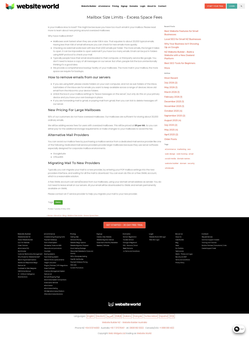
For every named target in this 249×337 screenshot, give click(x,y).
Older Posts (170, 139)
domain (183, 163)
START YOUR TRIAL (215, 6)
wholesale (169, 168)
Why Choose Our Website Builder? (29, 257)
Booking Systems (49, 254)
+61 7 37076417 (117, 327)
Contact (162, 6)
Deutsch (100, 316)
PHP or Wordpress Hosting (78, 256)
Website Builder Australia (134, 322)
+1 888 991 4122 (166, 327)
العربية (110, 316)
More (167, 68)
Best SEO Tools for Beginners (179, 63)
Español (164, 316)
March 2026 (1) (171, 92)
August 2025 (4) (172, 120)
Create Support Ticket (209, 248)
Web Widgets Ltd (116, 333)
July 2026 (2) (170, 82)
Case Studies (179, 240)
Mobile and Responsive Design (28, 263)
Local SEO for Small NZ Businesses (182, 39)
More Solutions (22, 277)
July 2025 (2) (170, 125)
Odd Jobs (73, 265)
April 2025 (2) (171, 134)
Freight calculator (50, 263)
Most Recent (171, 78)
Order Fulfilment (49, 268)
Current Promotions (76, 268)
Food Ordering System (51, 257)
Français (138, 316)
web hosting (182, 154)
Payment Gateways (50, 240)
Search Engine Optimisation (27, 260)
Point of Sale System (50, 243)
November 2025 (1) (174, 106)
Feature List (21, 265)
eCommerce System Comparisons (55, 280)
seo (189, 149)
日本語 (118, 316)
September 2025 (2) (174, 115)
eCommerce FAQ (23, 248)
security (191, 163)
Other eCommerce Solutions (53, 294)
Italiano (127, 316)
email (58, 202)
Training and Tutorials (209, 243)
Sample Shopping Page (52, 277)
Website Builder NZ (24, 237)
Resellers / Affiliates (103, 245)
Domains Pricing (75, 240)
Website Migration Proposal (79, 245)
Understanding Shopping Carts (54, 237)
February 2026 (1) (173, 97)
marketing (181, 149)
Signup (124, 6)
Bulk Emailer (22, 251)
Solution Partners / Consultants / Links (214, 245)
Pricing (115, 6)
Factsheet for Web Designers (27, 268)
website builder (172, 163)
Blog (64, 215)
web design (170, 154)
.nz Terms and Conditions (131, 251)
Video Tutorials (23, 245)
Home (50, 215)
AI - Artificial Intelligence (26, 274)
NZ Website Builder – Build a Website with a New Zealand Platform (179, 55)
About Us (151, 6)
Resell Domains (128, 248)
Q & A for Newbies (23, 243)
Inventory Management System (54, 271)
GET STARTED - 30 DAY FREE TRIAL (124, 225)
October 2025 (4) (173, 111)
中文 (172, 316)
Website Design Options (78, 243)
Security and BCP (181, 257)
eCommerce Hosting (51, 288)
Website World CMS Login (157, 237)
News (177, 245)
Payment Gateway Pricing (79, 262)
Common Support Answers (210, 240)
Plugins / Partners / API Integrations (56, 265)
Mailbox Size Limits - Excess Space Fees (83, 215)
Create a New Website (104, 237)
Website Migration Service (105, 240)
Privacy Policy (179, 263)
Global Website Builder (25, 240)
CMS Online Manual (24, 271)
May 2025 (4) (171, 129)
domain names (183, 158)
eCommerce (104, 6)
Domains (134, 6)
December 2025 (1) (174, 101)
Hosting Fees (74, 237)
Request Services (207, 237)
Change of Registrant (130, 243)
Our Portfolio (179, 248)
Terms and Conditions (182, 260)
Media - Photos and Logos (183, 254)
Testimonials (179, 251)
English (90, 316)
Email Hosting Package (78, 248)
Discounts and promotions (52, 248)
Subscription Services (51, 283)
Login (142, 6)
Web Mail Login (154, 240)
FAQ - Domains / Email (130, 245)
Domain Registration (130, 237)
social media (170, 158)
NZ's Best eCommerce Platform (54, 291)
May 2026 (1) (170, 87)
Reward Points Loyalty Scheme (54, 260)
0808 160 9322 (137, 327)
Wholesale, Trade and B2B (52, 245)
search (241, 6)
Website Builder (88, 6)
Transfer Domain (128, 240)
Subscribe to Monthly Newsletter (107, 243)
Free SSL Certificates (76, 259)
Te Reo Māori (150, 316)
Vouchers (47, 251)
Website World (144, 333)
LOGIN (232, 6)
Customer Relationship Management (30, 254)
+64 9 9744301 (92, 327)
